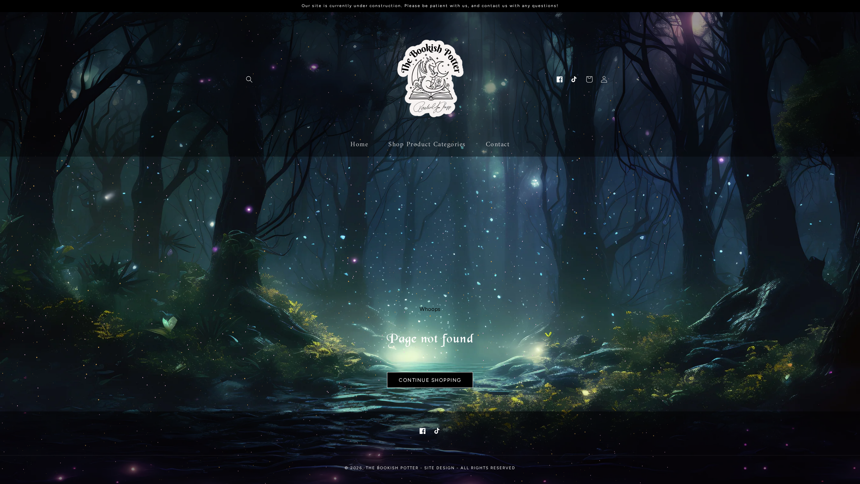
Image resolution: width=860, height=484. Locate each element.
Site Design (439, 468)
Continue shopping (430, 380)
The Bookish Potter (392, 468)
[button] (249, 79)
